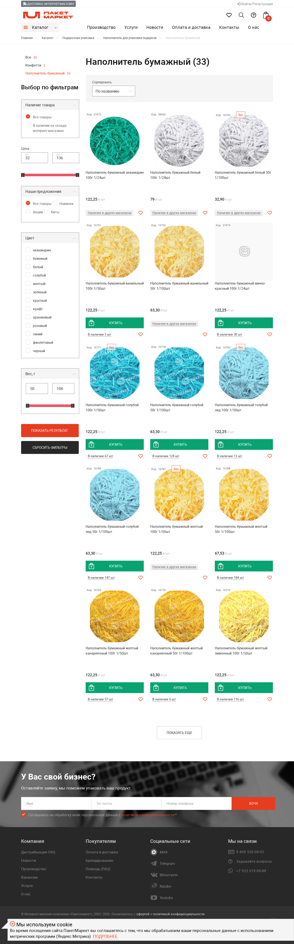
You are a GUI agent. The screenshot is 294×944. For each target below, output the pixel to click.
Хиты (55, 212)
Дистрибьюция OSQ (38, 852)
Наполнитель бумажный (47, 73)
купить (115, 322)
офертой (142, 914)
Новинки (66, 203)
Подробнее (105, 936)
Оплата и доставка (191, 27)
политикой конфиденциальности (147, 814)
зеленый (39, 292)
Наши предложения (43, 191)
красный (40, 300)
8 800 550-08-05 (250, 852)
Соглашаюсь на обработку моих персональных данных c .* (102, 814)
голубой (39, 275)
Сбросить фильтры (49, 447)
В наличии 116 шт (230, 699)
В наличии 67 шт (100, 456)
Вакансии (29, 877)
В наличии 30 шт (229, 334)
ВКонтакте (169, 875)
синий (37, 334)
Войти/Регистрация (256, 4)
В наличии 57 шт (100, 699)
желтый (39, 283)
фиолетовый (43, 342)
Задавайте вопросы (254, 861)
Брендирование (99, 860)
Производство (101, 27)
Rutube (165, 886)
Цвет (29, 237)
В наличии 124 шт (165, 456)
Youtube (166, 897)
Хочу (253, 803)
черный (39, 350)
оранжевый (42, 317)
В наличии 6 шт (164, 699)
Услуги (131, 27)
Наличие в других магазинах (110, 212)
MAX (164, 852)
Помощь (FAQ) (98, 868)
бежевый (40, 258)
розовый (40, 325)
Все (31, 57)
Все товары (42, 117)
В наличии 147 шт (101, 577)
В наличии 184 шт (230, 577)
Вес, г (30, 373)
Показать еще (179, 732)
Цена (25, 148)
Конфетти (35, 65)
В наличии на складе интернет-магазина (50, 128)
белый (38, 267)
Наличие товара (40, 104)
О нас (253, 27)
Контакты (229, 27)
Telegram (167, 863)
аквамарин (42, 250)
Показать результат (49, 430)
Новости (154, 27)
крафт (38, 308)
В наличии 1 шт (99, 334)
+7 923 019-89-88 (251, 871)
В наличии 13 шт (229, 456)
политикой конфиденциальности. (179, 914)
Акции (38, 212)
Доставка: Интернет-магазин (50, 4)
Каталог (40, 27)
